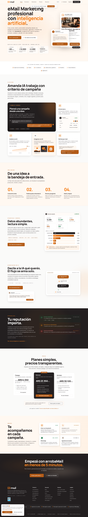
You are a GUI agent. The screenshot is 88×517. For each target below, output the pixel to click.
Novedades (47, 500)
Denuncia (72, 496)
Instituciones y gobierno (50, 67)
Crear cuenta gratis (13, 37)
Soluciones (34, 1)
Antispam (71, 495)
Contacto (59, 493)
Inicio (21, 1)
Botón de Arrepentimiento (63, 514)
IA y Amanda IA (35, 491)
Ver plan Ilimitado (65, 395)
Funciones (26, 1)
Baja (71, 500)
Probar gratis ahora (36, 475)
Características (35, 489)
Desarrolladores (72, 67)
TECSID (58, 495)
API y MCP (35, 498)
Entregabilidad (35, 495)
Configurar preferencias (13, 514)
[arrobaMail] (11, 2)
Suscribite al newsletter (62, 491)
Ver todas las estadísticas (15, 244)
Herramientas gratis (49, 496)
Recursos (47, 1)
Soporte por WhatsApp (74, 506)
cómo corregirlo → (76, 330)
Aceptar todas (7, 512)
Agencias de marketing (19, 67)
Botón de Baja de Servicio (75, 514)
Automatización (35, 493)
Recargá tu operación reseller (60, 506)
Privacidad (72, 491)
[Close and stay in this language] (56, 6)
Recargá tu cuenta (47, 506)
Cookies (71, 493)
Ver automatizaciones (14, 287)
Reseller (34, 496)
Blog (46, 489)
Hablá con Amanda (52, 475)
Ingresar (70, 1)
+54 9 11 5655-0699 (31, 514)
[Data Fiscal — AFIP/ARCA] (9, 499)
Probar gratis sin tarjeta (55, 403)
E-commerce (38, 67)
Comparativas (47, 495)
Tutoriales (47, 491)
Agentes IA (45, 70)
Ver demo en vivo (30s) (30, 37)
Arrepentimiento (73, 498)
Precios (40, 1)
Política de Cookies (8, 509)
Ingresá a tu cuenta (36, 506)
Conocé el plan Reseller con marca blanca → (49, 408)
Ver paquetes (23, 392)
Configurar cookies (51, 514)
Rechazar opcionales (18, 512)
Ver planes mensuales (44, 395)
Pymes (29, 67)
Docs (46, 493)
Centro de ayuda (48, 498)
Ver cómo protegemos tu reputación (16, 341)
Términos (72, 489)
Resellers (62, 67)
